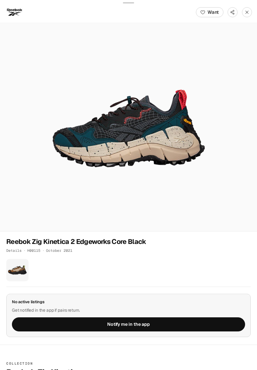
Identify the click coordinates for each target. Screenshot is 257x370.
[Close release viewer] (247, 12)
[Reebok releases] (14, 12)
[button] (128, 127)
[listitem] (17, 270)
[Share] (233, 12)
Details (14, 250)
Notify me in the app (128, 324)
